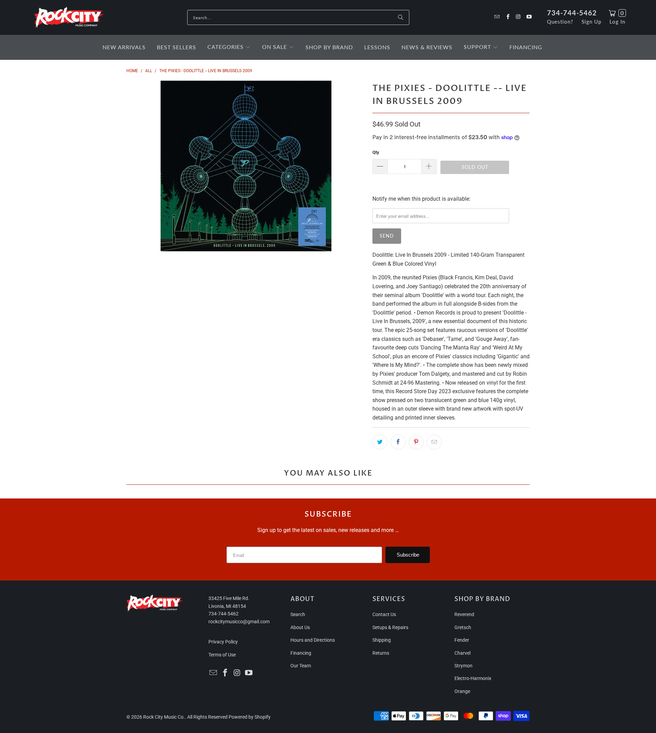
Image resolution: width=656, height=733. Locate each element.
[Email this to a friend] (434, 442)
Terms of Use (222, 654)
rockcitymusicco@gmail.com (239, 621)
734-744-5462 (572, 13)
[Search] (400, 17)
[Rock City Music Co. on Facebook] (507, 17)
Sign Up (591, 21)
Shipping (381, 640)
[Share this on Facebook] (398, 442)
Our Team (300, 665)
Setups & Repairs (390, 627)
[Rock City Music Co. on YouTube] (529, 17)
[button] (229, 47)
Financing (300, 653)
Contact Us (384, 614)
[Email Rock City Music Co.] (497, 17)
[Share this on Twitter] (379, 442)
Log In (617, 21)
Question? (560, 21)
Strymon (463, 665)
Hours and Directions (312, 640)
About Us (300, 627)
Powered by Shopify (250, 717)
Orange (462, 691)
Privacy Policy (223, 641)
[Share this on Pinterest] (416, 442)
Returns (380, 653)
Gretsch (462, 627)
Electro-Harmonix (472, 678)
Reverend (464, 614)
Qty (375, 152)
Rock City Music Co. (164, 717)
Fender (461, 640)
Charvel (462, 653)
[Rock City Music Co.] (69, 18)
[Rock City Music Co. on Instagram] (518, 17)
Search (297, 614)
